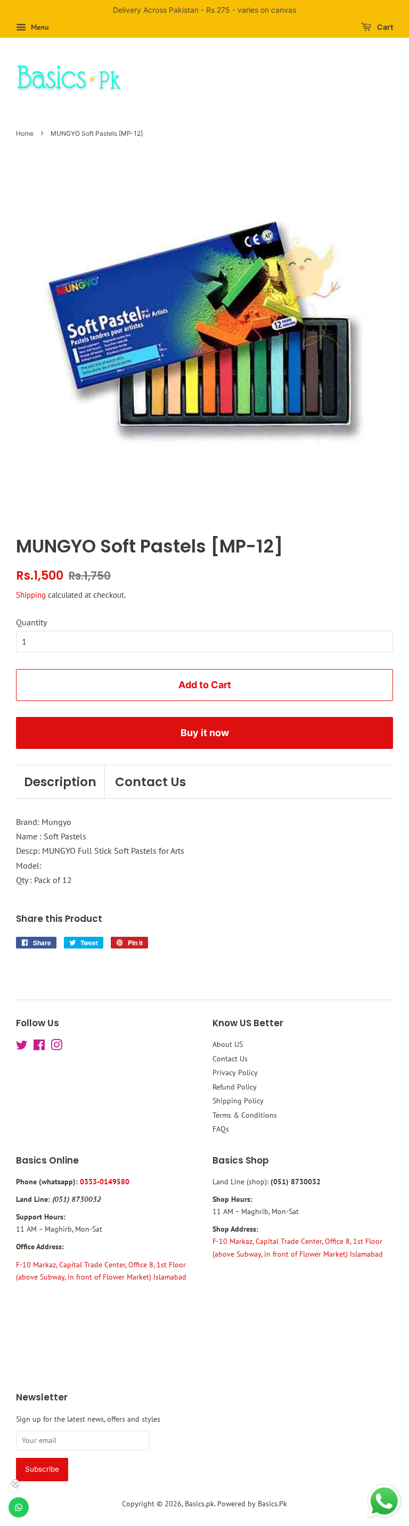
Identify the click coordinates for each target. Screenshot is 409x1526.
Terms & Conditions (244, 1115)
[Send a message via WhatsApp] (384, 1501)
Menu (39, 27)
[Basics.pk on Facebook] (39, 1047)
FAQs (220, 1129)
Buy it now (205, 732)
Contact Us (150, 781)
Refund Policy (234, 1087)
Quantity (31, 622)
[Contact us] (19, 1507)
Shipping (31, 595)
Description (60, 781)
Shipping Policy (238, 1101)
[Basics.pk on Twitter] (22, 1047)
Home (25, 133)
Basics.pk (199, 1503)
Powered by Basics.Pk (252, 1503)
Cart (384, 26)
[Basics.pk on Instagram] (56, 1047)
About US (227, 1044)
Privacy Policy (235, 1072)
